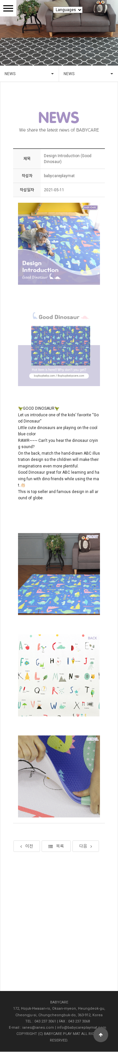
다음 (83, 846)
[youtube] (98, 8)
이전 (29, 846)
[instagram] (92, 8)
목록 (60, 846)
